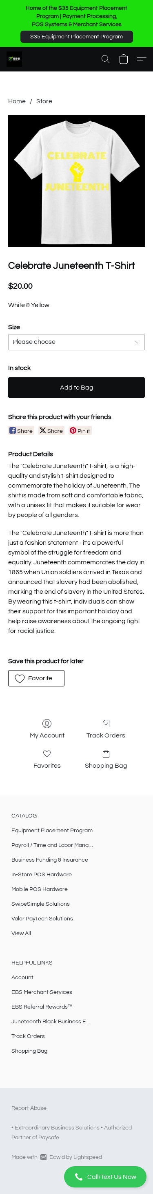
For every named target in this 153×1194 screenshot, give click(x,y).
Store (44, 101)
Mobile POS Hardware (39, 889)
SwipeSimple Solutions (40, 904)
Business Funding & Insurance (49, 860)
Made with (56, 1157)
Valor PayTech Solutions (42, 919)
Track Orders (105, 735)
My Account (47, 735)
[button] (76, 37)
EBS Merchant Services (41, 992)
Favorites (47, 765)
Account (22, 977)
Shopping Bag (106, 765)
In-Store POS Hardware (41, 875)
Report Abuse (29, 1108)
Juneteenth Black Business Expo (52, 1022)
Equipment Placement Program (52, 830)
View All (21, 933)
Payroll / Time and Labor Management (52, 845)
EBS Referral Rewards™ (41, 1007)
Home (17, 101)
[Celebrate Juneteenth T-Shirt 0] (76, 181)
